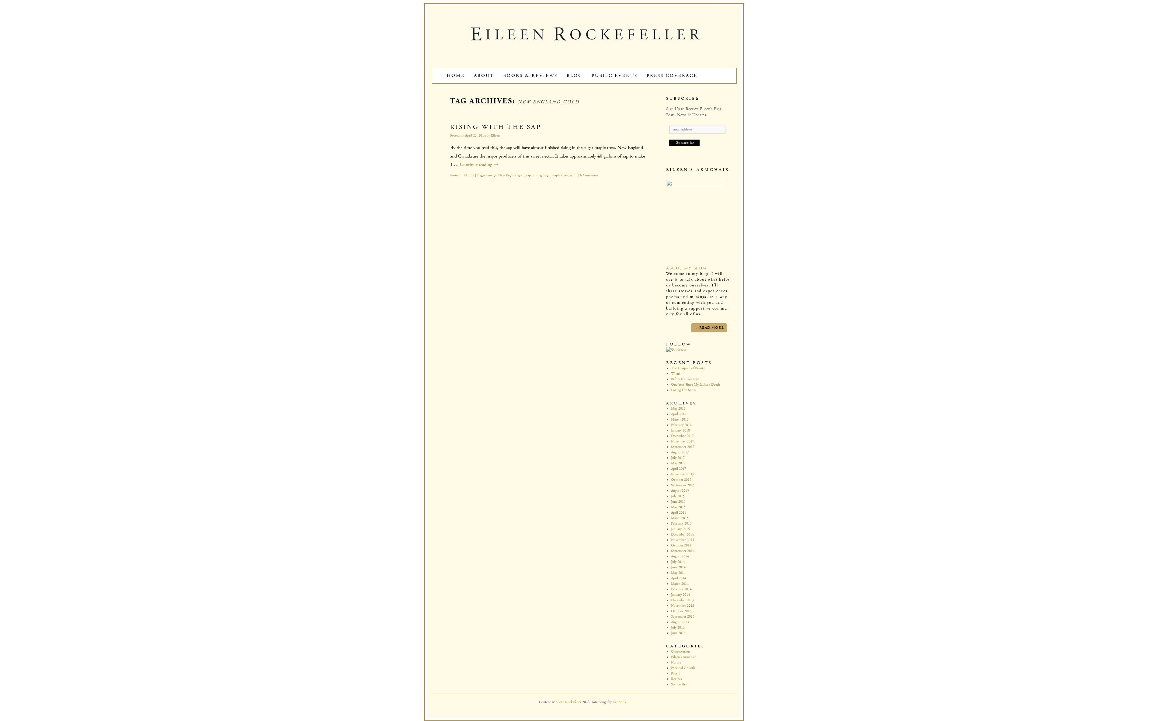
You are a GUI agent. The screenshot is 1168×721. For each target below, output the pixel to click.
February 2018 (681, 425)
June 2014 (678, 567)
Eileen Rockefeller (568, 702)
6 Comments (589, 175)
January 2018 (680, 430)
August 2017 (680, 452)
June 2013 (678, 633)
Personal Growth (683, 668)
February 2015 (681, 523)
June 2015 (678, 501)
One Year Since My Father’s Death (695, 384)
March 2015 (680, 518)
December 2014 (682, 534)
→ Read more (709, 327)
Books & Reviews (530, 75)
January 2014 (680, 594)
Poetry (675, 673)
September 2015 (682, 485)
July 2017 (678, 458)
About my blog (686, 268)
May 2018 (678, 408)
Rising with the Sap (495, 127)
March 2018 (680, 419)
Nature (469, 175)
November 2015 (682, 474)
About (484, 75)
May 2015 (678, 507)
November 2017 (682, 441)
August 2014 (680, 556)
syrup (573, 175)
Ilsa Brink (619, 702)
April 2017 (678, 468)
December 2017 (682, 436)
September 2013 (682, 616)
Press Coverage (672, 75)
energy (492, 175)
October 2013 (681, 611)
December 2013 (682, 600)
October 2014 (681, 545)
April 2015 (678, 512)
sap (528, 175)
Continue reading (479, 164)
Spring (537, 175)
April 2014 (678, 578)
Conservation (680, 651)
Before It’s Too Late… (687, 379)
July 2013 (678, 627)
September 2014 (682, 551)
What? (675, 373)
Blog (574, 75)
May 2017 (678, 463)
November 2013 (682, 605)
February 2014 (681, 589)
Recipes (676, 679)
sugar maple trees (556, 175)
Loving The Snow (683, 390)
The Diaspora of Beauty (688, 368)
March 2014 (680, 583)
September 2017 (682, 447)
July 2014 (678, 562)
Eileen (495, 135)
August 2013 (680, 622)
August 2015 (680, 490)
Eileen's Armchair (683, 657)
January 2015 (680, 529)
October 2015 (681, 479)
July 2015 (678, 496)
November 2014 (682, 540)
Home (456, 75)
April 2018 (678, 414)
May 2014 (678, 572)
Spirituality (679, 684)
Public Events (615, 75)
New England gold (511, 175)
